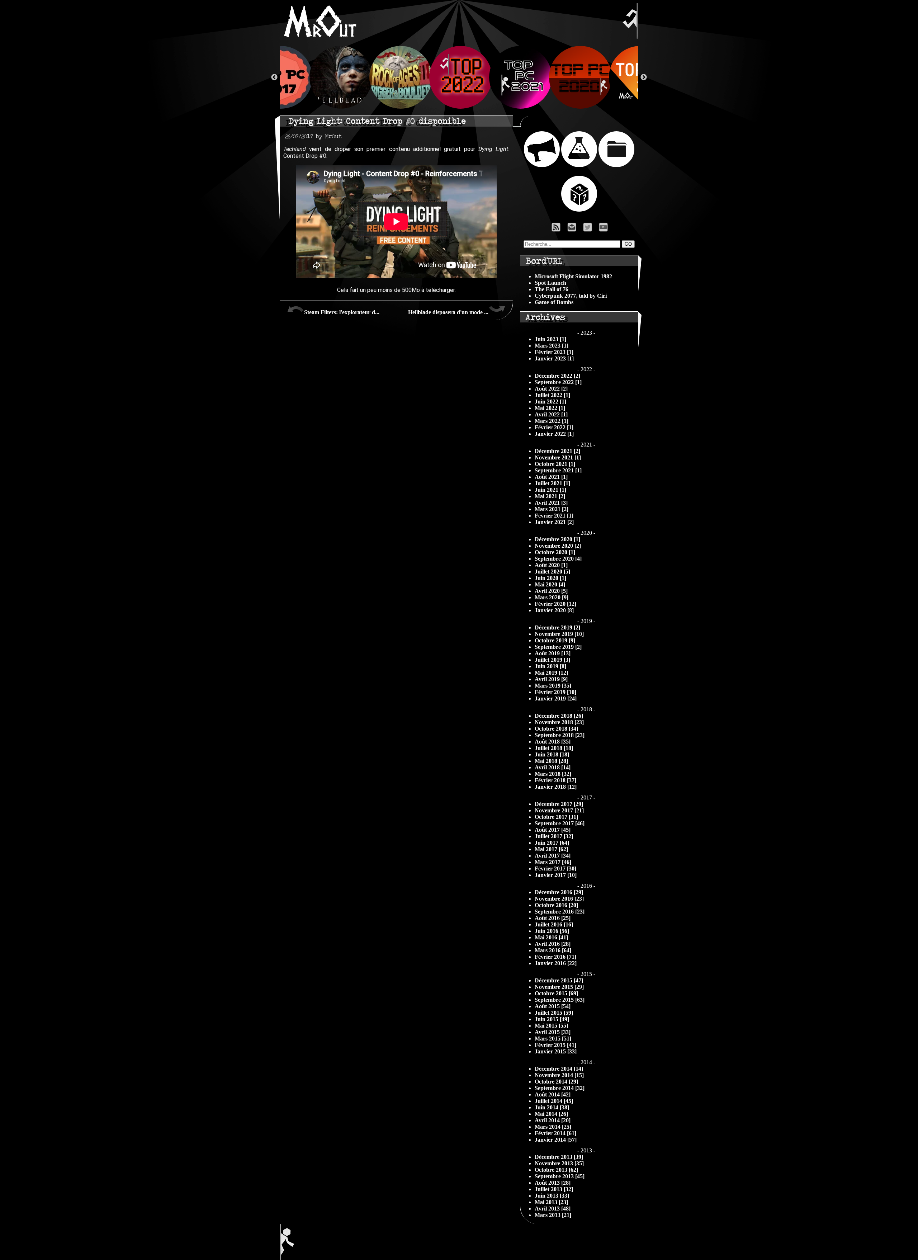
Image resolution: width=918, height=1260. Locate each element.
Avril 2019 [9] (551, 679)
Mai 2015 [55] (551, 1026)
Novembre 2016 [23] (559, 899)
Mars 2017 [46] (553, 862)
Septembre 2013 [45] (560, 1176)
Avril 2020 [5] (551, 591)
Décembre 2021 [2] (557, 451)
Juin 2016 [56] (552, 931)
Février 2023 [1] (554, 352)
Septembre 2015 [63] (560, 1000)
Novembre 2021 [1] (558, 457)
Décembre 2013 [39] (559, 1157)
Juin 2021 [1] (550, 490)
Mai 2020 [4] (550, 584)
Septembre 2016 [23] (560, 912)
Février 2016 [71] (555, 957)
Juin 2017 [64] (552, 843)
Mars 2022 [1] (551, 421)
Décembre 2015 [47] (559, 980)
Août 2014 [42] (553, 1094)
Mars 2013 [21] (553, 1215)
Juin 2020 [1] (550, 578)
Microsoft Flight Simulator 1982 (573, 276)
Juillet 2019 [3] (552, 660)
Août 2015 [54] (553, 1006)
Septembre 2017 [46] (560, 823)
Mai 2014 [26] (551, 1114)
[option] (459, 77)
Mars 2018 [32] (553, 774)
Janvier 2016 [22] (556, 963)
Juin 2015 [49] (552, 1019)
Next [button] (643, 77)
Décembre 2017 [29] (559, 804)
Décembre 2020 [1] (557, 539)
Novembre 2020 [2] (558, 546)
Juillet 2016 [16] (554, 924)
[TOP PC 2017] (279, 77)
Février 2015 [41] (555, 1045)
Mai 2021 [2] (550, 496)
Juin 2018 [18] (552, 754)
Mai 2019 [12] (551, 673)
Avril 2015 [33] (553, 1032)
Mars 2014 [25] (553, 1127)
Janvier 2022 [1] (554, 434)
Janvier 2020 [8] (554, 610)
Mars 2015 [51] (553, 1038)
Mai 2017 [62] (551, 849)
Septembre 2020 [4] (558, 559)
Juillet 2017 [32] (554, 836)
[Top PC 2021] (519, 77)
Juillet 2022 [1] (552, 395)
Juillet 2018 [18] (554, 748)
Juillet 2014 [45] (554, 1101)
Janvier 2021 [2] (554, 522)
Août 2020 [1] (551, 565)
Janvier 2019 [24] (556, 698)
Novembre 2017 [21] (559, 810)
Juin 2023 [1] (550, 339)
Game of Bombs (554, 302)
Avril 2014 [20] (553, 1120)
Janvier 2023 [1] (554, 358)
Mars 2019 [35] (553, 686)
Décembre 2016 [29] (559, 892)
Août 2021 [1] (551, 477)
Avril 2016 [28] (553, 944)
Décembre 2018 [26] (559, 716)
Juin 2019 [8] (550, 666)
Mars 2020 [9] (551, 597)
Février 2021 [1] (554, 516)
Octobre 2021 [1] (555, 464)
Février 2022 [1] (554, 427)
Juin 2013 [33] (552, 1196)
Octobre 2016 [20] (556, 905)
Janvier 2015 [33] (556, 1051)
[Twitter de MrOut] (589, 229)
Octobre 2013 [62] (556, 1170)
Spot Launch (550, 283)
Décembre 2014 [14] (559, 1069)
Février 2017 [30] (555, 868)
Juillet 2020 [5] (552, 571)
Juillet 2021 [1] (552, 483)
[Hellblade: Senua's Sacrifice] (339, 77)
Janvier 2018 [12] (556, 787)
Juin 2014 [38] (552, 1107)
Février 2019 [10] (555, 692)
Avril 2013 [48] (553, 1208)
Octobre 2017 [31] (556, 817)
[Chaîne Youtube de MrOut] (606, 229)
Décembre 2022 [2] (557, 376)
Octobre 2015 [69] (556, 993)
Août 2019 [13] (553, 653)
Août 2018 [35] (553, 741)
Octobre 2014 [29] (556, 1082)
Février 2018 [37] (555, 780)
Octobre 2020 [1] (555, 552)
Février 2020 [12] (555, 604)
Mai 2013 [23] (551, 1202)
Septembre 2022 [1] (558, 382)
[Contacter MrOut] (574, 229)
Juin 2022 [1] (550, 401)
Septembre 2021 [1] (558, 470)
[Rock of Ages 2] (399, 77)
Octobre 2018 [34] (556, 729)
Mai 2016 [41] (551, 937)
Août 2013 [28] (553, 1183)
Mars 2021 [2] (551, 509)
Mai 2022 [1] (550, 408)
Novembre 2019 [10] (559, 634)
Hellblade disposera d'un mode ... (448, 312)
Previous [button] (274, 77)
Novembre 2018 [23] (559, 722)
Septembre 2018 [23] (560, 735)
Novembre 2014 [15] (559, 1075)
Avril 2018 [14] (553, 767)
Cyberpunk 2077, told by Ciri (571, 296)
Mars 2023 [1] (551, 346)
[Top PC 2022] (459, 77)
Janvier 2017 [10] (556, 875)
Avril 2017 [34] (553, 856)
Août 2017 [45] (553, 830)
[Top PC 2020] (579, 77)
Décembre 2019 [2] (557, 627)
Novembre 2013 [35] (559, 1163)
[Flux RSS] (556, 229)
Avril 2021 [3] (551, 503)
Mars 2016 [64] (553, 950)
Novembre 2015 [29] (559, 987)
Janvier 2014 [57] (556, 1140)
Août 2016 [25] (553, 918)
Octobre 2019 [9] (555, 640)
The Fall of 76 (551, 289)
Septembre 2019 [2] (558, 647)
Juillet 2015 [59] (554, 1013)
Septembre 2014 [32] (560, 1088)
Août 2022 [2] (551, 389)
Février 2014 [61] (555, 1133)
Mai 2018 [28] (551, 761)
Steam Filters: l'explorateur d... (341, 312)
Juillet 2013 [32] (554, 1189)
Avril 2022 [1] (551, 414)
